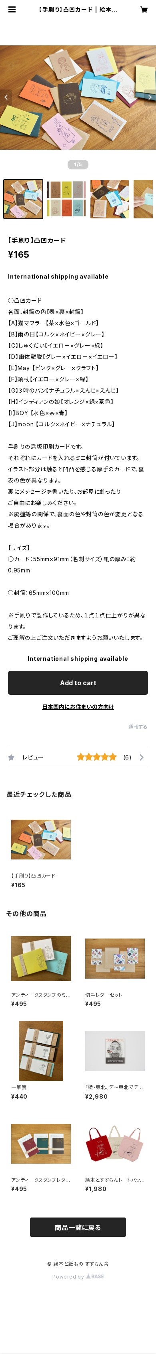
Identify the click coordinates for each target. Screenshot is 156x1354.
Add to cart (78, 683)
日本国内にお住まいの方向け (78, 706)
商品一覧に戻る (78, 1228)
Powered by (69, 1277)
